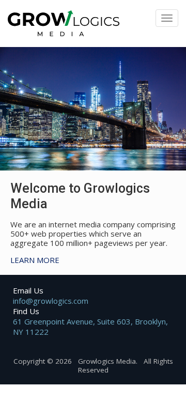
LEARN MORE (34, 260)
